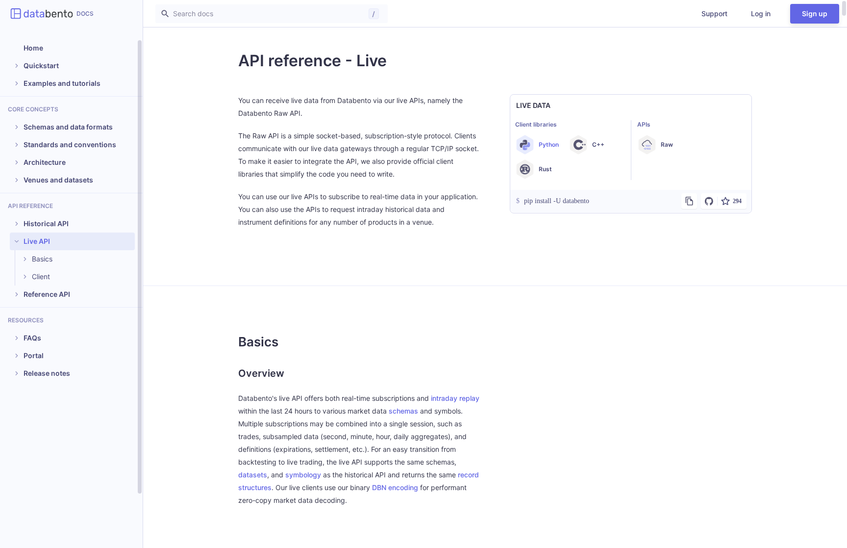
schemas (403, 411)
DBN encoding (395, 487)
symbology (303, 474)
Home (33, 48)
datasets (252, 474)
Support (714, 13)
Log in (761, 13)
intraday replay (455, 398)
